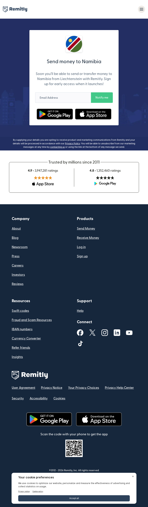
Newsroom (20, 247)
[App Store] (93, 114)
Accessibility (39, 398)
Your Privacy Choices (83, 387)
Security (18, 398)
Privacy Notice (51, 387)
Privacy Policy (72, 144)
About (16, 228)
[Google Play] (55, 114)
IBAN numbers (22, 329)
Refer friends (21, 347)
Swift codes (20, 310)
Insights (17, 357)
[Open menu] (141, 9)
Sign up (82, 256)
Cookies (59, 398)
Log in (81, 247)
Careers (17, 265)
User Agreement (23, 387)
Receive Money (88, 237)
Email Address (49, 97)
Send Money (86, 228)
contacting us (57, 147)
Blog (15, 237)
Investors (18, 274)
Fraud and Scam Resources (32, 320)
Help (80, 310)
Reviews (17, 284)
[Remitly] (15, 9)
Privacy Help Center (119, 387)
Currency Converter (26, 338)
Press (15, 256)
